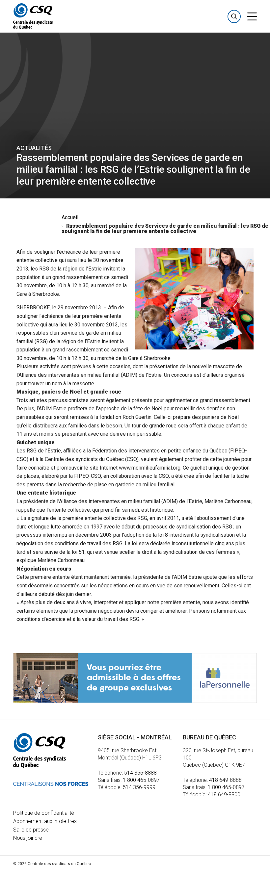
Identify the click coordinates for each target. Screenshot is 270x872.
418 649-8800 (224, 794)
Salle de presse (31, 830)
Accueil (70, 217)
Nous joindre (27, 838)
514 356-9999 (139, 787)
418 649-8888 (225, 780)
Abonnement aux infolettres (45, 821)
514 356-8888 (140, 773)
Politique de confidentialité (43, 813)
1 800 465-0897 (141, 780)
